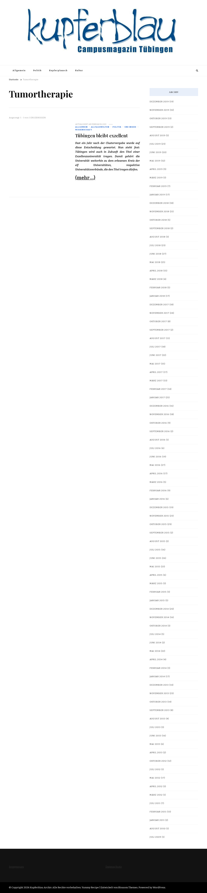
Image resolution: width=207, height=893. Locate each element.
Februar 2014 (158, 668)
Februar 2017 (158, 389)
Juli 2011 (155, 803)
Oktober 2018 (158, 220)
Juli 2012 (155, 769)
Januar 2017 (157, 397)
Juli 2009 (155, 837)
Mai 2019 (155, 161)
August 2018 (157, 237)
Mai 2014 (155, 651)
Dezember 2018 (159, 203)
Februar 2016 (158, 490)
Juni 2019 (155, 152)
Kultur (79, 70)
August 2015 (157, 541)
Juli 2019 (155, 144)
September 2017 (160, 330)
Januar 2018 (157, 296)
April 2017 (156, 372)
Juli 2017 (155, 346)
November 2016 (159, 414)
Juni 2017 (155, 355)
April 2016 (156, 473)
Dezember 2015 (159, 507)
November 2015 (159, 516)
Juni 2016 (155, 456)
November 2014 (159, 617)
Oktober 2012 (158, 761)
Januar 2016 (157, 499)
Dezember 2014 (159, 609)
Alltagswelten (100, 127)
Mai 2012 (155, 778)
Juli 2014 (155, 634)
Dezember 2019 (159, 101)
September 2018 (160, 228)
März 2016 (156, 482)
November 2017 (159, 313)
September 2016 (160, 431)
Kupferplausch (58, 70)
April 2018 (156, 270)
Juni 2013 (155, 735)
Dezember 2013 (159, 685)
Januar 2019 (157, 194)
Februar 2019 (158, 186)
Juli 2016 (155, 448)
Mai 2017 (155, 364)
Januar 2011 (157, 820)
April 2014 (156, 659)
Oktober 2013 (158, 702)
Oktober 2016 (158, 423)
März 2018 (156, 279)
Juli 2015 (155, 549)
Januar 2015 (157, 600)
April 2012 (156, 786)
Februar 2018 (158, 287)
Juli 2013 (155, 727)
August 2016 (157, 440)
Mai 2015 (155, 566)
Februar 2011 (158, 811)
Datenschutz (113, 867)
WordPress (159, 887)
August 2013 (157, 718)
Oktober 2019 (158, 118)
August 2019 (157, 135)
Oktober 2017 (158, 321)
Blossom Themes (128, 887)
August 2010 (158, 828)
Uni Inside (130, 127)
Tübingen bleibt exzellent (101, 135)
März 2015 (156, 583)
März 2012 (156, 795)
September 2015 (160, 532)
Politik (37, 70)
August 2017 (157, 338)
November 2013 (159, 693)
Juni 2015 (155, 558)
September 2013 (160, 710)
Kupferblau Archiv (40, 887)
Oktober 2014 (158, 626)
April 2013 (156, 752)
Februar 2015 (158, 592)
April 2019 (156, 169)
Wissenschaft (83, 130)
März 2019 (156, 177)
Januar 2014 (157, 676)
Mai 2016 (155, 465)
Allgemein (19, 70)
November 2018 (159, 211)
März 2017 (156, 380)
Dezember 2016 (159, 406)
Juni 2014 (155, 642)
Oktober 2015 (158, 524)
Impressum (16, 867)
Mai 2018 (155, 262)
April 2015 (156, 575)
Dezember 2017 (159, 304)
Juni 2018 (155, 254)
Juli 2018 (155, 245)
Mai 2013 (155, 744)
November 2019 (159, 110)
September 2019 (160, 127)
